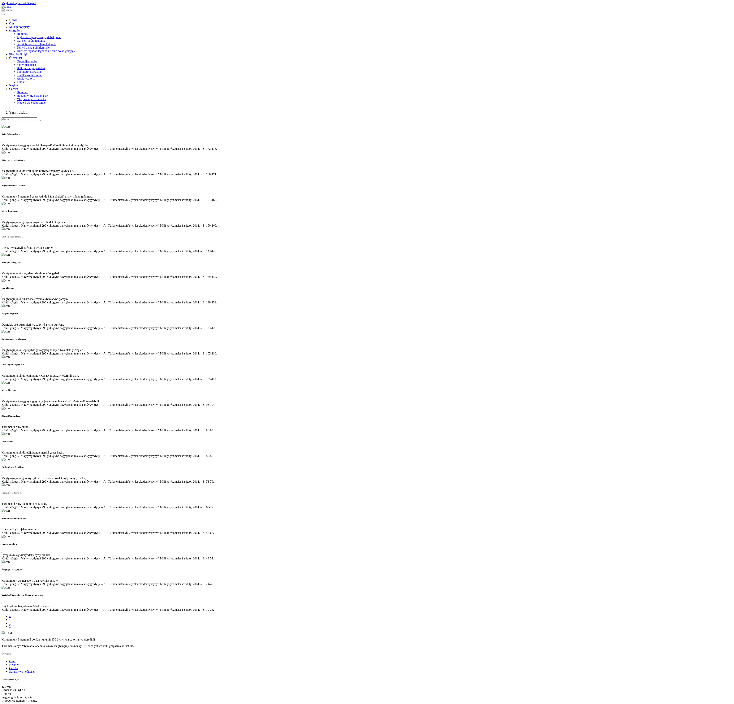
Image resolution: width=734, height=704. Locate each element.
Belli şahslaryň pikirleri (31, 68)
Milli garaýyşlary (19, 26)
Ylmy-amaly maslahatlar (31, 99)
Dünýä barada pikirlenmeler (33, 47)
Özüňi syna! (28, 3)
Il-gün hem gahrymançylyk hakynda (39, 37)
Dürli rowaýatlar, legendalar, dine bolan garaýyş (46, 51)
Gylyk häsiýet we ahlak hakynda (36, 44)
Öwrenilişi (15, 57)
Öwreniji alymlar (27, 61)
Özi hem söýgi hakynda (31, 40)
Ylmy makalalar (26, 64)
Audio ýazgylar (26, 78)
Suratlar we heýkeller (29, 75)
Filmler (21, 82)
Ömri (12, 23)
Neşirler (14, 85)
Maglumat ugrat (11, 3)
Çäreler (13, 88)
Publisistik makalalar (29, 71)
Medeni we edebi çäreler (31, 102)
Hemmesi (22, 33)
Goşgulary (15, 30)
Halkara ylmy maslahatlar (32, 95)
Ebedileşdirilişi (18, 54)
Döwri (13, 20)
